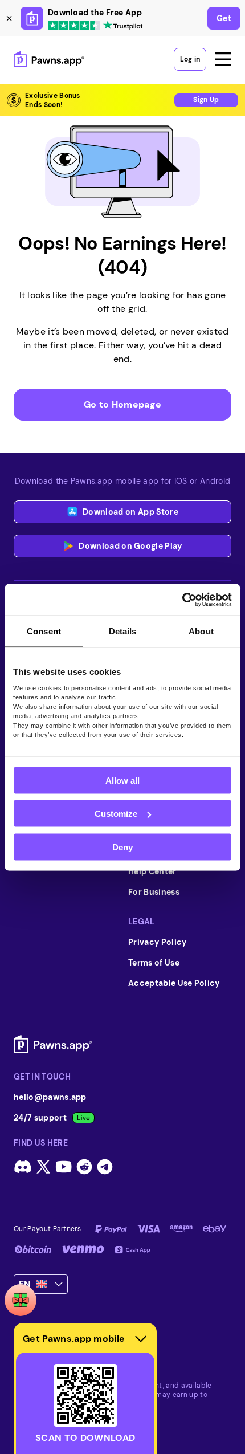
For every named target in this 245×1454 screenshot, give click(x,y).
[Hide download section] (141, 1339)
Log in (190, 59)
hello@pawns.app (50, 1097)
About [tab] (201, 631)
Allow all (122, 780)
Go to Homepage (122, 404)
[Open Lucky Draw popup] (20, 1300)
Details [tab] (123, 631)
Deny (122, 847)
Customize (116, 813)
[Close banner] (9, 18)
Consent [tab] (44, 631)
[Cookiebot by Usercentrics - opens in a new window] (182, 599)
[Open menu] (223, 59)
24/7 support (40, 1118)
